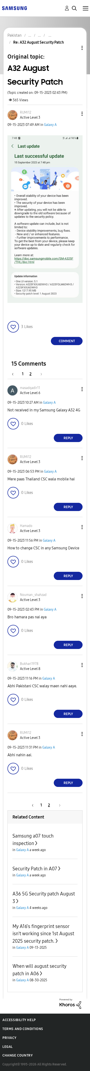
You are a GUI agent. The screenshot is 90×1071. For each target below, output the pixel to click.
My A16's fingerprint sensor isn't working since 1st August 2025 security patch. (43, 933)
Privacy (9, 1038)
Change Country (17, 1055)
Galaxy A (50, 125)
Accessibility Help (19, 1020)
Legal (7, 1047)
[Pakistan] (14, 8)
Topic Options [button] (74, 48)
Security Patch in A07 (34, 869)
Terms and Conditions (22, 1029)
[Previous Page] (15, 374)
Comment (67, 341)
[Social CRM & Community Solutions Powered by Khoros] (70, 1003)
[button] (74, 113)
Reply (68, 438)
